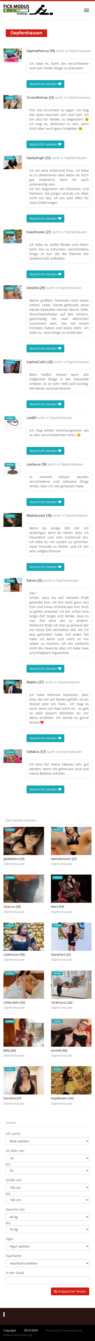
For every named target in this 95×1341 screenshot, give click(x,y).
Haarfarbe (13, 1256)
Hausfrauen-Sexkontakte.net (64, 1330)
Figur (10, 1239)
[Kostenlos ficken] (28, 10)
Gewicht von (15, 1209)
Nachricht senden (44, 84)
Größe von (14, 1180)
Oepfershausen (80, 51)
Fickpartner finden (71, 1291)
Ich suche (13, 1133)
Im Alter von (15, 1150)
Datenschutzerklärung (17, 1335)
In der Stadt (15, 1273)
